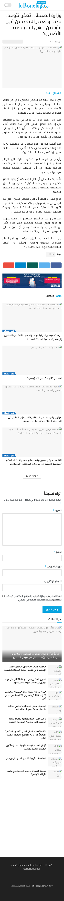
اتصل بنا (48, 865)
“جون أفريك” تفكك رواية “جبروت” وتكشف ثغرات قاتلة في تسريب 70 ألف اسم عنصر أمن (25, 695)
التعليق (57, 510)
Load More (32, 476)
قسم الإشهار (19, 865)
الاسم (58, 552)
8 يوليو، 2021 (56, 41)
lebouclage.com (39, 886)
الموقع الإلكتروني (53, 581)
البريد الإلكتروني (53, 566)
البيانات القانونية (35, 865)
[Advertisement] (32, 819)
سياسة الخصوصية (31, 869)
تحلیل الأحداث (9, 331)
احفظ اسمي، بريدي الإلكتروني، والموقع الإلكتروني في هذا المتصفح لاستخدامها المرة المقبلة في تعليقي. (34, 598)
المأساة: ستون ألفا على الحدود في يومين (26, 758)
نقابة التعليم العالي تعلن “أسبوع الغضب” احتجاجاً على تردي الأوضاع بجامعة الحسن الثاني (25, 735)
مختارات (51, 254)
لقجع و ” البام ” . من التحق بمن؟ (44, 378)
